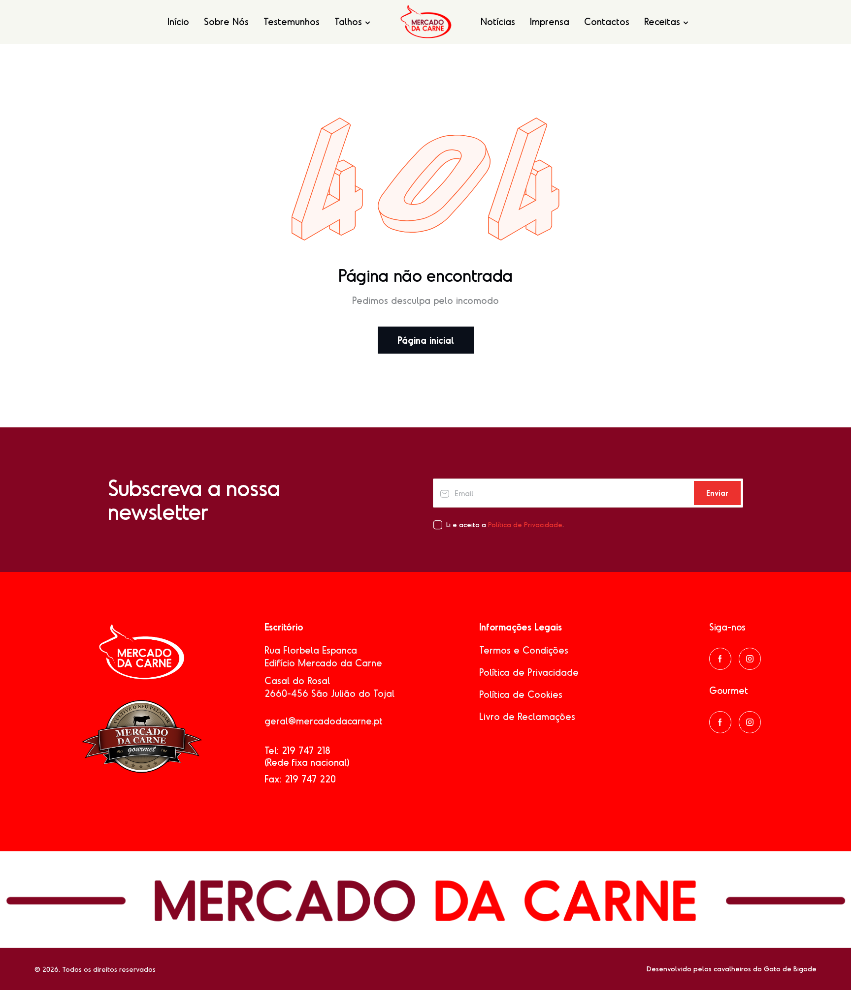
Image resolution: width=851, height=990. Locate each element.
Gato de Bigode (790, 968)
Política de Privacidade (525, 524)
